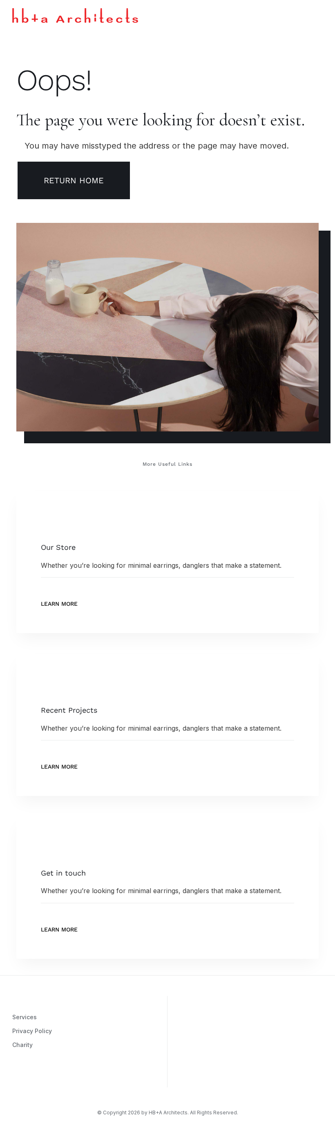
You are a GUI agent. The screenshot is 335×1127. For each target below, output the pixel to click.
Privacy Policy (32, 1030)
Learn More (59, 603)
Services (24, 1017)
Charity (22, 1044)
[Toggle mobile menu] (319, 14)
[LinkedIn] (64, 1078)
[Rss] (52, 1078)
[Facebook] (27, 1078)
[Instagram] (15, 1078)
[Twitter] (39, 1078)
